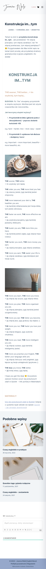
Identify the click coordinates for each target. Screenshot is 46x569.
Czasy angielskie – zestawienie (16, 492)
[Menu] (42, 7)
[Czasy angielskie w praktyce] (23, 434)
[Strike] (12, 529)
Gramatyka (35, 30)
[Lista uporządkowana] (15, 529)
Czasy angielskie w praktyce (15, 450)
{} (28, 529)
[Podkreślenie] (10, 529)
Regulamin (31, 564)
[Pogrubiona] (5, 529)
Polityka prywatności (18, 564)
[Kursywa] (7, 529)
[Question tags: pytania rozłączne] (23, 468)
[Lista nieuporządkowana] (17, 529)
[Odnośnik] (25, 529)
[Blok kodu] (23, 529)
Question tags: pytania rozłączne (16, 483)
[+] (30, 529)
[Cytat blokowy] (20, 529)
